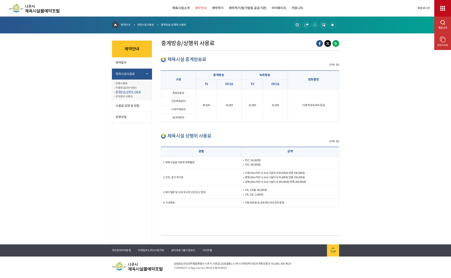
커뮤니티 (297, 8)
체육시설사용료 (145, 24)
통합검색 (440, 27)
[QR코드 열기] (323, 25)
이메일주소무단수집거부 (151, 250)
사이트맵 (207, 250)
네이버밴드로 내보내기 (335, 43)
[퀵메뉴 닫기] (442, 8)
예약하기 (218, 8)
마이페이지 (279, 8)
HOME (115, 25)
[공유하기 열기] (306, 25)
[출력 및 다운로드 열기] (314, 25)
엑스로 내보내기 (327, 43)
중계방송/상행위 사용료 (173, 24)
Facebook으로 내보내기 (319, 43)
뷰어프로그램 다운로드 (183, 250)
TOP (333, 251)
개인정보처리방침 (121, 250)
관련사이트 (442, 45)
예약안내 (201, 8)
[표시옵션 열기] (297, 25)
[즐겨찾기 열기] (332, 25)
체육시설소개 (181, 8)
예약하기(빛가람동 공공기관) (248, 8)
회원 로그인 (424, 8)
